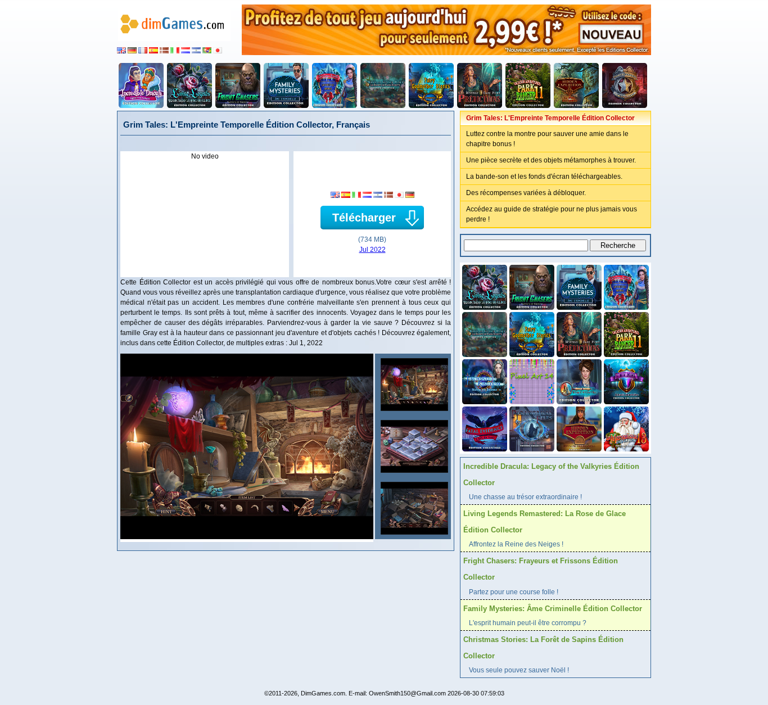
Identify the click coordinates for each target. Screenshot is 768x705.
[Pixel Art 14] (530, 380)
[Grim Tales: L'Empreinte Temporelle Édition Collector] (413, 384)
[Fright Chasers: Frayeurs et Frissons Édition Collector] (237, 85)
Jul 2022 (372, 250)
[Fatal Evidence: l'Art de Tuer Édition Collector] (483, 427)
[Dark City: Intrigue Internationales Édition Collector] (578, 380)
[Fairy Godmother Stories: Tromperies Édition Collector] (431, 85)
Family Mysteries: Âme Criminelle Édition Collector (552, 608)
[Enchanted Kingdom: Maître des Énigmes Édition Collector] (483, 380)
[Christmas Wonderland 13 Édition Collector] (625, 427)
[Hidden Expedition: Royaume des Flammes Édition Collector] (578, 427)
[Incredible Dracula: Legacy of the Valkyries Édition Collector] (141, 85)
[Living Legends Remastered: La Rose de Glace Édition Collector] (189, 85)
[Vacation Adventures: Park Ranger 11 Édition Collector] (527, 85)
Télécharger (364, 217)
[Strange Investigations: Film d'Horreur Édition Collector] (624, 85)
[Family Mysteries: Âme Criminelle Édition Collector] (286, 85)
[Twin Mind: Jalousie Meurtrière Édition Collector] (625, 380)
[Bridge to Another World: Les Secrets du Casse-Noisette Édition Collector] (382, 85)
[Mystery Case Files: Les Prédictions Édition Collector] (479, 85)
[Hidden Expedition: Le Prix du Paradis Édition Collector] (576, 85)
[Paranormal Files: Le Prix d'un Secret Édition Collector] (530, 427)
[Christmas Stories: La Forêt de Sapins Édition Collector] (334, 85)
